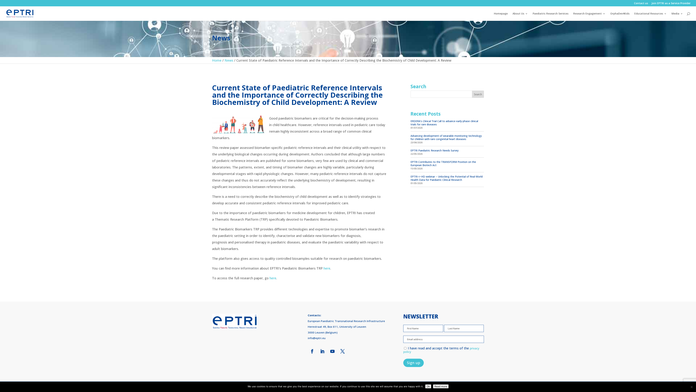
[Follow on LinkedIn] (322, 351)
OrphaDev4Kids (619, 13)
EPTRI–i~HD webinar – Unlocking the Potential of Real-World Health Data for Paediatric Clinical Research (447, 178)
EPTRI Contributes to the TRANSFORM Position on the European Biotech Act (443, 163)
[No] (691, 387)
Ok (428, 386)
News (229, 60)
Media (675, 13)
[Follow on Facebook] (312, 351)
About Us (518, 13)
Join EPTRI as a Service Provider (671, 3)
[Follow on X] (342, 351)
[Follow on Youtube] (332, 351)
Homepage (501, 13)
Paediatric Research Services (550, 13)
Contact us (641, 3)
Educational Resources (648, 13)
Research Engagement (587, 13)
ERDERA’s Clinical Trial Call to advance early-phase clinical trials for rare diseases (444, 122)
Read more (440, 386)
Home (216, 60)
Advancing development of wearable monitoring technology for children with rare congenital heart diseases (446, 137)
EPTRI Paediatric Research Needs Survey (435, 150)
